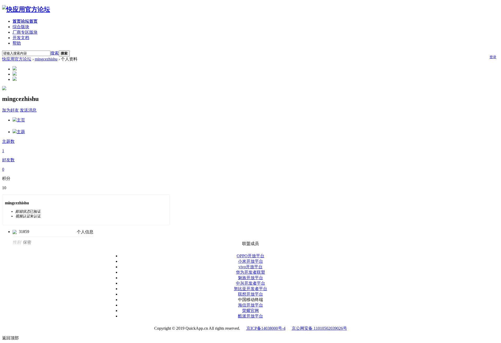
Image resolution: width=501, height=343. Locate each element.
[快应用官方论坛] (26, 9)
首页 (25, 21)
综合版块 (21, 26)
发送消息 (28, 110)
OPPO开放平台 (250, 256)
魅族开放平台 (250, 277)
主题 (21, 132)
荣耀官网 (250, 310)
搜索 (54, 53)
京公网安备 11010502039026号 (319, 328)
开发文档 (21, 37)
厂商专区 (25, 32)
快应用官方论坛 (16, 59)
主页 (21, 120)
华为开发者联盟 (250, 272)
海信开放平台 (250, 305)
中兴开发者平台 (250, 283)
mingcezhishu (46, 59)
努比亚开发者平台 (250, 288)
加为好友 (10, 110)
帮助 (17, 43)
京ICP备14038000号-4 (265, 328)
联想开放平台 (250, 294)
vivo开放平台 (250, 267)
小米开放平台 (250, 261)
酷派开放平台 (250, 316)
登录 (493, 57)
